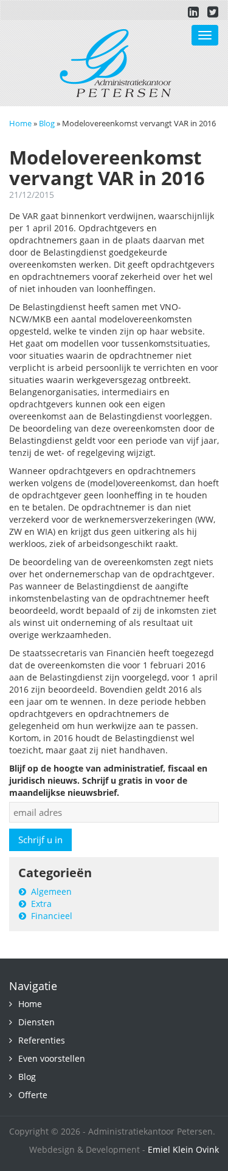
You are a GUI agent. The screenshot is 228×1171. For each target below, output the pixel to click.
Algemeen (51, 891)
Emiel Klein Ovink (183, 1149)
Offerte (32, 1095)
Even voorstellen (51, 1058)
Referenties (41, 1040)
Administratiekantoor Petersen (116, 63)
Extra (41, 903)
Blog (47, 123)
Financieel (51, 916)
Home (20, 123)
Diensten (36, 1022)
